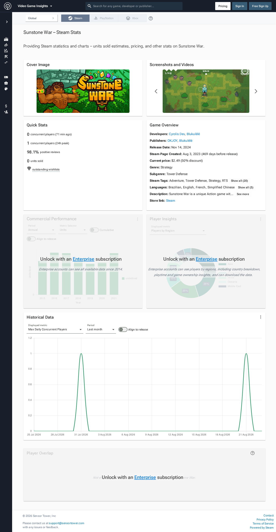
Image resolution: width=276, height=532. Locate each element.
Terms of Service (263, 523)
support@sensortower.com (66, 523)
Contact (268, 515)
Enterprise (83, 259)
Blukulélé (193, 134)
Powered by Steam (262, 527)
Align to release (138, 329)
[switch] (122, 329)
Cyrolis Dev (177, 134)
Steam (170, 201)
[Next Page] (256, 91)
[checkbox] (75, 18)
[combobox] (137, 6)
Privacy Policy (265, 519)
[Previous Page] (156, 91)
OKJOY (172, 141)
